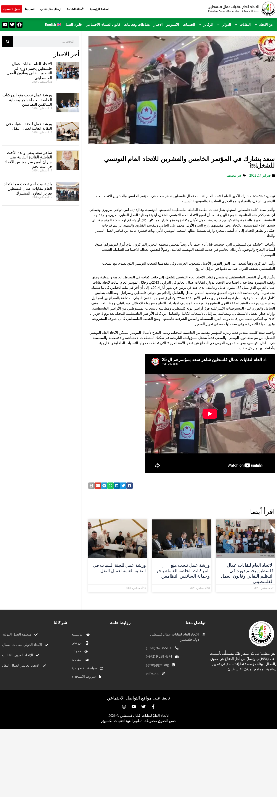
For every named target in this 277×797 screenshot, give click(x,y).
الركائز (208, 24)
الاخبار (158, 24)
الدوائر (226, 24)
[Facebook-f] (153, 706)
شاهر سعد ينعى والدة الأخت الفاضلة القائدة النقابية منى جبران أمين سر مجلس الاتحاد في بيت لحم (28, 159)
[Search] (7, 41)
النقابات (245, 24)
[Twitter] (12, 25)
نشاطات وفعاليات (137, 24)
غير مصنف (234, 175)
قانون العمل (73, 24)
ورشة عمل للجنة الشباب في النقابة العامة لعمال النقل (119, 568)
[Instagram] (124, 706)
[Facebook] (19, 25)
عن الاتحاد (266, 24)
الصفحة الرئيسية (100, 9)
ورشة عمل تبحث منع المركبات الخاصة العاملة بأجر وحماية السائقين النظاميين (183, 571)
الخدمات (189, 24)
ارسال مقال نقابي (50, 9)
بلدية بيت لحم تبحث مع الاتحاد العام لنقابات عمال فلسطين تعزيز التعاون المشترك (28, 188)
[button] (264, 25)
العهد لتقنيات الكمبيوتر (116, 721)
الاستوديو (172, 24)
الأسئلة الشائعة (75, 9)
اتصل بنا (30, 9)
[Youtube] (5, 25)
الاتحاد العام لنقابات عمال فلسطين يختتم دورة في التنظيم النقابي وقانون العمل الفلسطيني (247, 573)
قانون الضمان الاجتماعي (103, 24)
